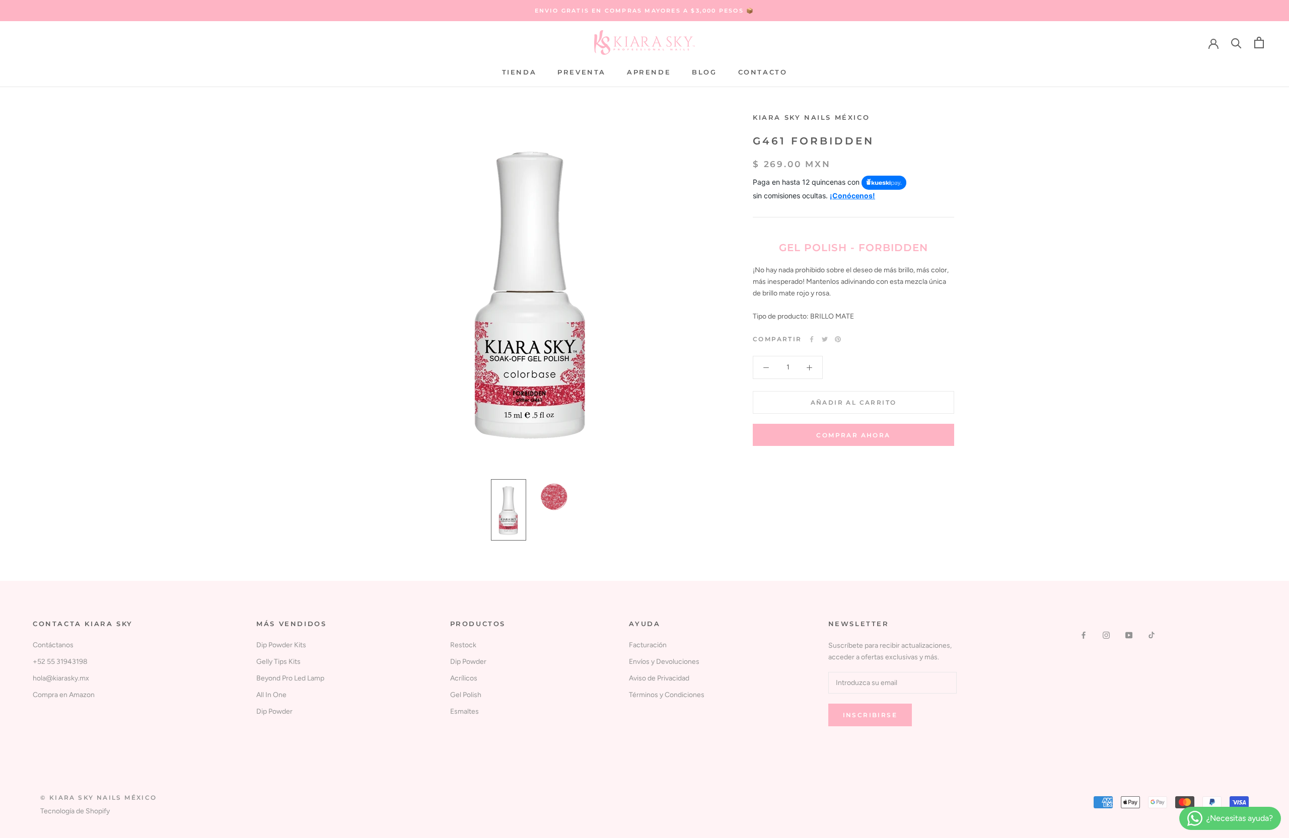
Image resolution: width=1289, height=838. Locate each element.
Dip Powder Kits (281, 645)
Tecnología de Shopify (75, 811)
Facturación (648, 645)
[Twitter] (825, 339)
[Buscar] (1236, 42)
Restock (463, 645)
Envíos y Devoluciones (664, 661)
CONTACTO (762, 72)
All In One (271, 695)
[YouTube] (1128, 634)
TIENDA (519, 72)
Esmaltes (464, 711)
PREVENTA (581, 72)
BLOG (704, 72)
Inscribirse (870, 715)
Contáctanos (53, 645)
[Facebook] (812, 339)
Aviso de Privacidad (659, 678)
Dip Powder (274, 711)
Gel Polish (465, 695)
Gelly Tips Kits (278, 661)
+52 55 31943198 (60, 661)
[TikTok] (1151, 634)
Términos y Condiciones (666, 695)
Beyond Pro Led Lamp (290, 678)
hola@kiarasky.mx (61, 678)
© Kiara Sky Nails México (98, 797)
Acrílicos (463, 678)
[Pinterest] (838, 339)
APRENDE (649, 72)
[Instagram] (1106, 634)
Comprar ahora (853, 435)
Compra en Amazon (64, 695)
